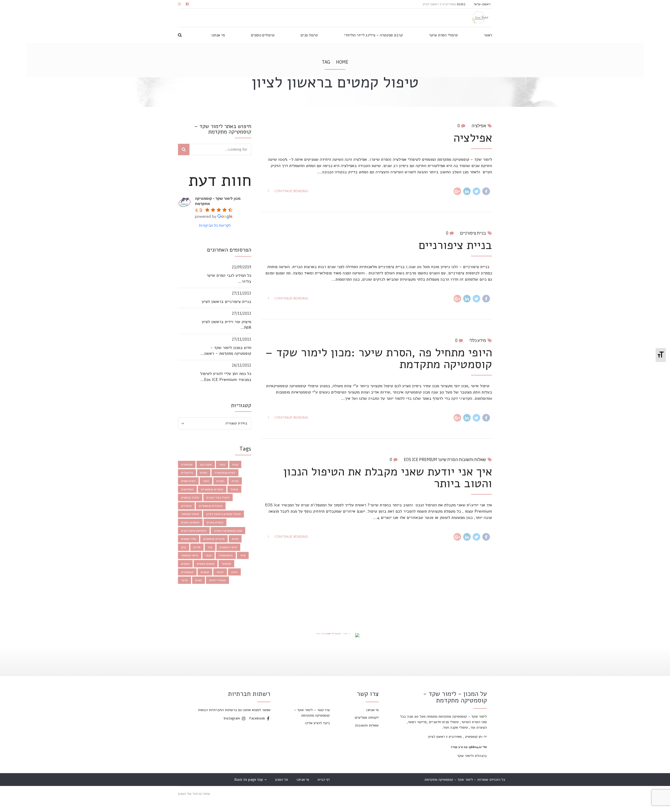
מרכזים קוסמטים (214, 539)
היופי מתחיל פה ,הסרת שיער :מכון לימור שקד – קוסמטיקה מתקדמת (378, 358)
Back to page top (250, 779)
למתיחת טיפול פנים (193, 531)
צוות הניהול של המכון (194, 793)
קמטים (205, 572)
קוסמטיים (187, 572)
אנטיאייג (186, 464)
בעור (222, 464)
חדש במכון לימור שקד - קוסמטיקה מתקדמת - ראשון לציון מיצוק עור (227, 351)
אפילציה (479, 125)
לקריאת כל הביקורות (215, 225)
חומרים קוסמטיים (212, 489)
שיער (184, 580)
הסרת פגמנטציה (225, 472)
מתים (235, 539)
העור (206, 481)
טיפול (234, 489)
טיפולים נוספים (263, 35)
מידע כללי (477, 340)
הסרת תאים (188, 481)
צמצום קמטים (205, 564)
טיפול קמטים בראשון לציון (223, 514)
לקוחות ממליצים (367, 717)
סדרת (196, 547)
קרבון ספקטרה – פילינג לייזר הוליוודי (373, 35)
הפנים (220, 481)
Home (342, 62)
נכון (183, 547)
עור (210, 547)
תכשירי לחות (217, 580)
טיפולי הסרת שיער (443, 35)
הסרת (203, 472)
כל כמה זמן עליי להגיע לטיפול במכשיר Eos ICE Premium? (225, 376)
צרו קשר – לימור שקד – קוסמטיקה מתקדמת (312, 712)
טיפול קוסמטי (190, 514)
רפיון (234, 572)
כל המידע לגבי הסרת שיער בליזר (228, 278)
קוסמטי (226, 564)
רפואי (220, 572)
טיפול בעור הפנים (218, 497)
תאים (198, 580)
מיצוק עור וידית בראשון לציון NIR (226, 324)
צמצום (185, 564)
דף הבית (323, 779)
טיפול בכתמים (190, 497)
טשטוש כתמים (190, 522)
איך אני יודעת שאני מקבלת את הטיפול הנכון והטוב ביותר (387, 477)
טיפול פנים (309, 35)
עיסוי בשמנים (228, 547)
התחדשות (187, 489)
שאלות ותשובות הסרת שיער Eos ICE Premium (445, 459)
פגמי (208, 555)
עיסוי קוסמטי (189, 555)
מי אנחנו (218, 35)
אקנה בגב (206, 464)
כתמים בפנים (215, 522)
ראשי (488, 35)
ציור (242, 555)
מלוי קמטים (188, 539)
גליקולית (187, 472)
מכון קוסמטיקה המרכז (228, 531)
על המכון (281, 779)
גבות (235, 464)
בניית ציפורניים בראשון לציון (226, 301)
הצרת (235, 481)
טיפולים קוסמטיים (210, 506)
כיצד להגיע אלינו (317, 723)
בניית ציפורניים (473, 233)
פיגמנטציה (226, 555)
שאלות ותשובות (367, 725)
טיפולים (186, 506)
